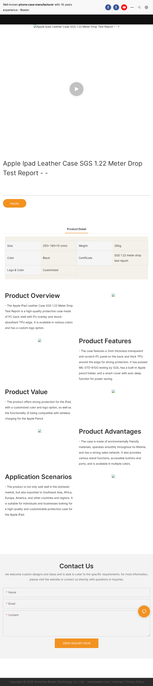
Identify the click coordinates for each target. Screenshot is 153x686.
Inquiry (14, 203)
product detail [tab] (76, 229)
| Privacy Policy (134, 681)
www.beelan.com (98, 681)
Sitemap (117, 681)
